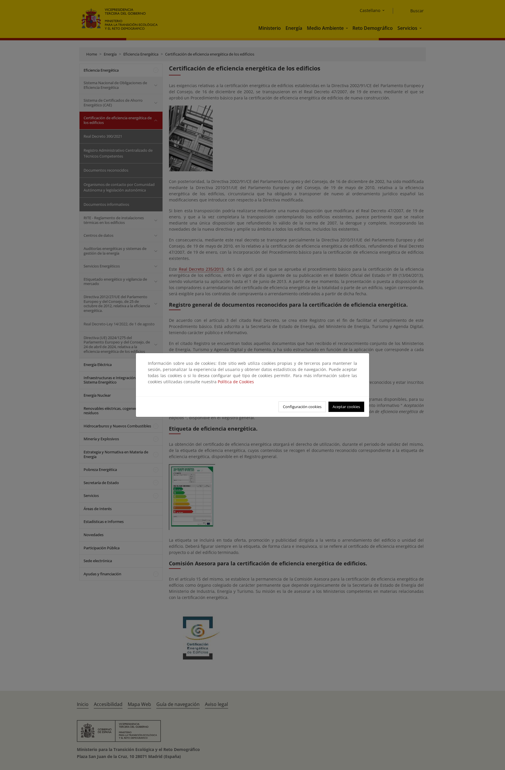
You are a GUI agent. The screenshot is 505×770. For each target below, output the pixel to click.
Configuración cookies (302, 406)
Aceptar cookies (346, 406)
